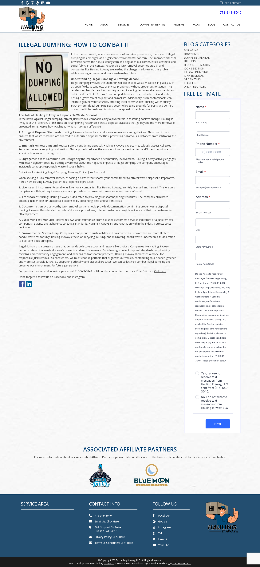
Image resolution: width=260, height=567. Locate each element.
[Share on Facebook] (22, 284)
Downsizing (192, 54)
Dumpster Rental (152, 24)
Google (162, 521)
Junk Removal (194, 75)
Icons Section (194, 68)
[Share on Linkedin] (29, 284)
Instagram (164, 527)
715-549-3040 (230, 12)
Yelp (160, 533)
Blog (211, 24)
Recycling (191, 83)
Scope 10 (109, 563)
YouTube (163, 545)
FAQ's (196, 24)
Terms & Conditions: (114, 543)
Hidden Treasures (197, 65)
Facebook (164, 515)
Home (89, 24)
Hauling (190, 61)
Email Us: (107, 521)
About (105, 24)
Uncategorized (195, 86)
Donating (191, 50)
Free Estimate (232, 3)
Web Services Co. (181, 563)
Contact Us (231, 24)
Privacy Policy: (110, 537)
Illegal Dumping (196, 72)
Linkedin (163, 539)
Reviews (178, 24)
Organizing (192, 79)
